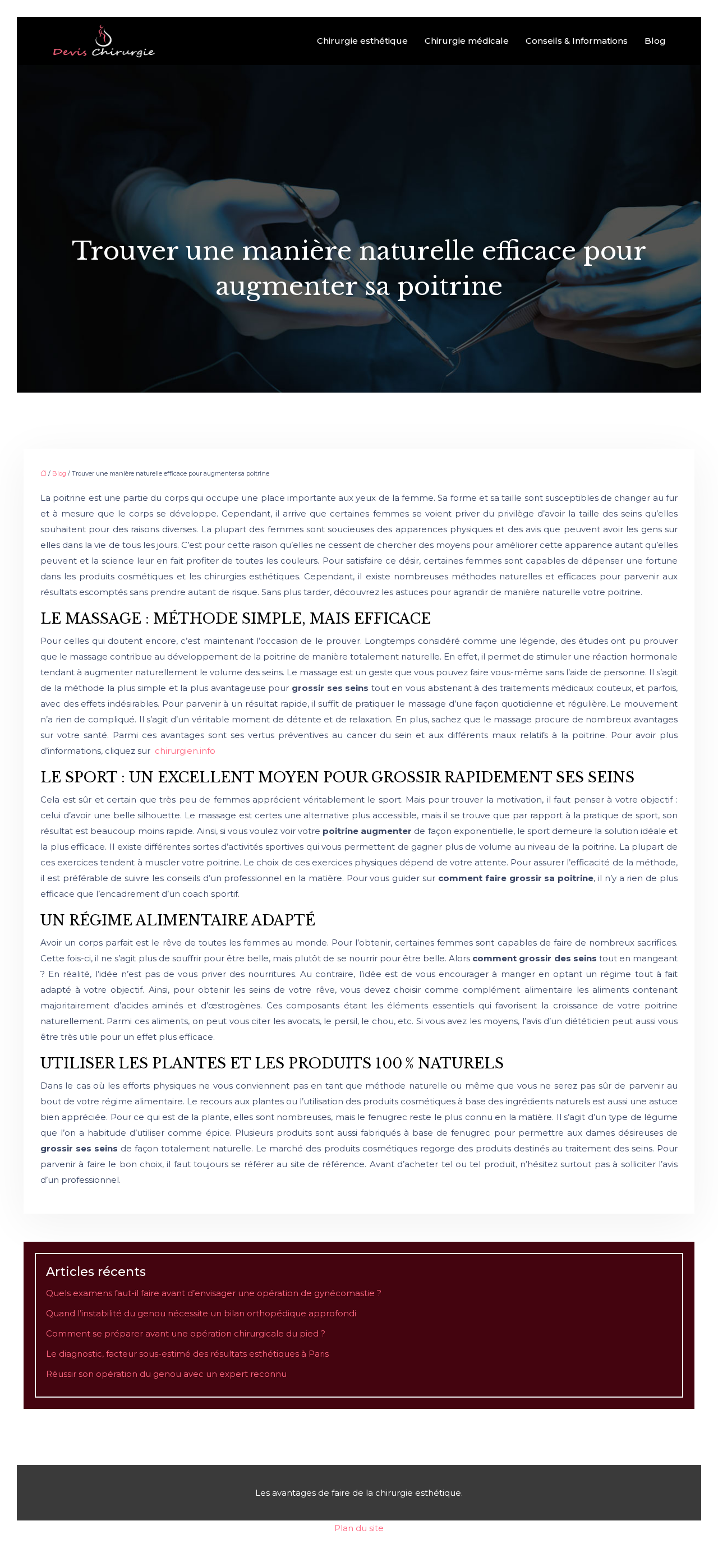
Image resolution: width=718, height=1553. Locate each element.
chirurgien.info (185, 750)
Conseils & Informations (577, 40)
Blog (655, 40)
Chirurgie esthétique (362, 40)
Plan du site (359, 1528)
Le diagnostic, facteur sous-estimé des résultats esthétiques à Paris (187, 1353)
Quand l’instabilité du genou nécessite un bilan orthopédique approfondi (201, 1313)
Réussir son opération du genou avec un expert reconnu (166, 1373)
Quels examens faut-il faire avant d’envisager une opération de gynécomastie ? (213, 1293)
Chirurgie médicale (467, 40)
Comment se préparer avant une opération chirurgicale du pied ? (185, 1333)
